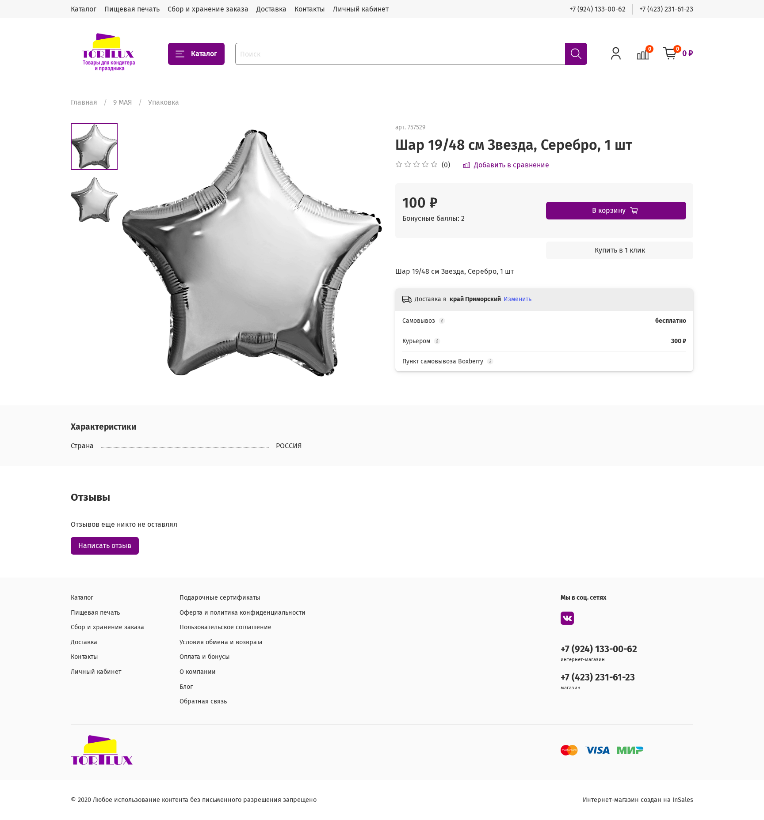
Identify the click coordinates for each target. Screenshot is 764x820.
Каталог (83, 9)
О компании (198, 672)
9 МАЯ (122, 102)
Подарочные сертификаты (220, 597)
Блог (186, 687)
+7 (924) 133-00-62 (597, 9)
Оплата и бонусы (205, 657)
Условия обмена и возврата (221, 642)
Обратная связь (203, 701)
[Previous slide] (139, 253)
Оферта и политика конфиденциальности (243, 612)
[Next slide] (364, 253)
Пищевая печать (132, 9)
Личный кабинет (361, 9)
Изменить (517, 299)
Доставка (271, 9)
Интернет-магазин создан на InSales (638, 800)
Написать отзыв (104, 545)
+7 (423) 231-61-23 (666, 9)
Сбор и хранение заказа (208, 9)
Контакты (309, 9)
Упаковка (163, 102)
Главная (84, 102)
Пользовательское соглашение (225, 627)
